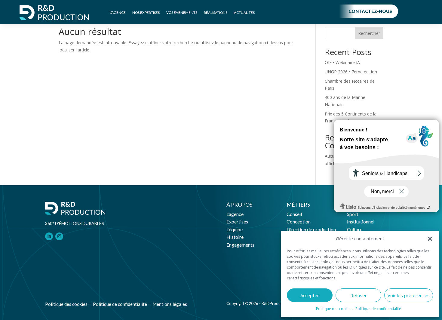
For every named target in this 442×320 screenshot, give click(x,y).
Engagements (240, 245)
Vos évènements (181, 12)
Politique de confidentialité (378, 308)
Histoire (235, 237)
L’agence (118, 12)
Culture (354, 229)
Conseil (294, 214)
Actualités (244, 12)
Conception (299, 221)
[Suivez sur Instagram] (59, 236)
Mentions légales (169, 304)
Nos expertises (146, 12)
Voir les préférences (409, 295)
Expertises (237, 221)
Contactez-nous (370, 11)
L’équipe (234, 229)
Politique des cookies (334, 308)
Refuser (358, 295)
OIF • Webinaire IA (342, 62)
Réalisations (215, 12)
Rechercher (369, 33)
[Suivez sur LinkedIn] (49, 236)
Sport (352, 214)
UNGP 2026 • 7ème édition (351, 72)
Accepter (309, 295)
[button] (430, 239)
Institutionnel (360, 221)
